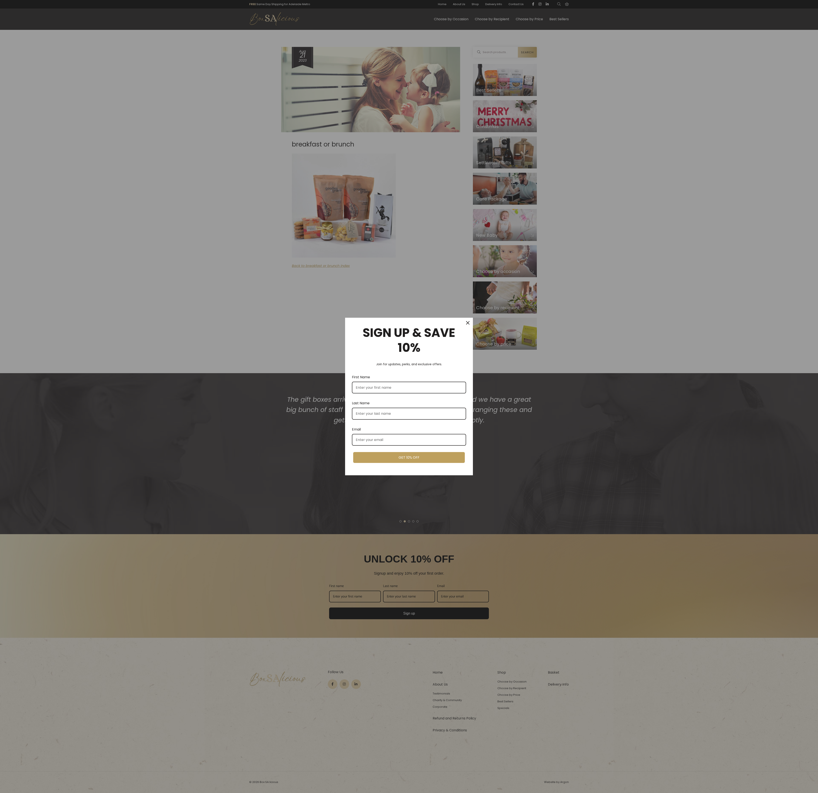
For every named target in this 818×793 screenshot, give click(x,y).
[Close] (468, 323)
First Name (361, 377)
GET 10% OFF (409, 457)
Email (356, 429)
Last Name (361, 403)
